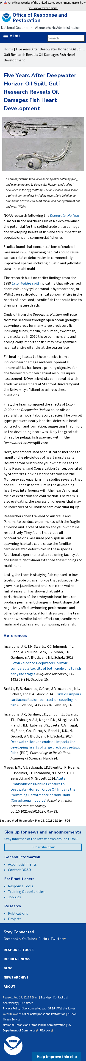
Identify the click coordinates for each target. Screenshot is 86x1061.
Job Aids (14, 897)
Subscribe (43, 847)
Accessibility (10, 1003)
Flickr (44, 938)
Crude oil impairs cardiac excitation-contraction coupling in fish (46, 700)
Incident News (17, 959)
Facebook (12, 938)
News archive (16, 977)
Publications (18, 913)
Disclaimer (26, 1003)
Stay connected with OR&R (38, 1008)
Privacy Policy (11, 1008)
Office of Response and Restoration (44, 1014)
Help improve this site (57, 1056)
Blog (8, 968)
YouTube (30, 938)
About (9, 986)
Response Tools (20, 886)
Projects (14, 918)
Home (8, 49)
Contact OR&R (19, 869)
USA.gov (46, 1030)
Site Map (46, 997)
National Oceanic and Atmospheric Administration (34, 1025)
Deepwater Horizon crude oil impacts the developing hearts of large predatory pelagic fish (45, 747)
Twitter (58, 938)
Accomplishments (22, 864)
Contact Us (60, 997)
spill (25, 283)
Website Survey (66, 1008)
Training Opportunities (26, 891)
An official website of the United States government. (46, 5)
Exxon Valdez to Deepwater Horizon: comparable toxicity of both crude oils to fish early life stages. (46, 669)
